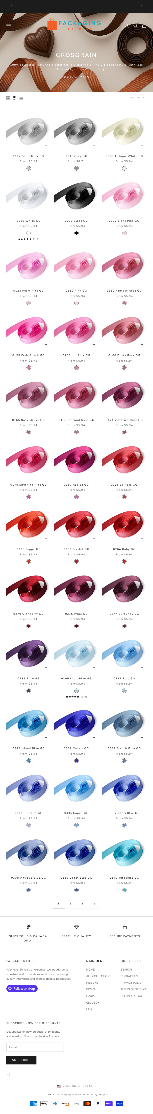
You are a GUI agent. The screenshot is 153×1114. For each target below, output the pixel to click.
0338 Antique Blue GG (28, 878)
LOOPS (91, 996)
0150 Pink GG (76, 291)
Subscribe (21, 1060)
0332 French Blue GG (124, 748)
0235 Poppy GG (29, 549)
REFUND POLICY (131, 996)
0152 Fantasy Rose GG (124, 291)
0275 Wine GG (76, 614)
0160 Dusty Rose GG (124, 355)
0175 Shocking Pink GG (28, 485)
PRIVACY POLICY (132, 983)
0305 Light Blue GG (76, 678)
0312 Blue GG (124, 678)
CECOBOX (92, 1003)
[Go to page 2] (94, 903)
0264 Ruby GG (124, 549)
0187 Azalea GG (76, 485)
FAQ (89, 1009)
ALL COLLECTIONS (98, 976)
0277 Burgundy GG (124, 614)
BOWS (90, 989)
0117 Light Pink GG (124, 221)
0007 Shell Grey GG (28, 156)
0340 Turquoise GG (124, 878)
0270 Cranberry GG (28, 614)
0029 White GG (29, 221)
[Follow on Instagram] (8, 1074)
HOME (90, 970)
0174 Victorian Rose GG (124, 420)
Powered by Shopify (95, 1094)
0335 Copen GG (76, 813)
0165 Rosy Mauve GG (28, 420)
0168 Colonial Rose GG (77, 420)
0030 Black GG (76, 221)
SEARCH (126, 970)
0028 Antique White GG (124, 156)
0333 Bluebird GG (29, 813)
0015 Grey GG (77, 156)
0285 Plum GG (29, 678)
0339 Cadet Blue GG (76, 878)
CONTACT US (129, 976)
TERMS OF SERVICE (134, 989)
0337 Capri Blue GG (124, 813)
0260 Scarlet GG (76, 549)
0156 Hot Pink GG (77, 355)
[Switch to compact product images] (21, 97)
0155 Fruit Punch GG (28, 355)
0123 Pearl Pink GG (28, 291)
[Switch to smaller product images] (14, 97)
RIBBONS (92, 983)
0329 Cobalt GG (76, 748)
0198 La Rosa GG (124, 485)
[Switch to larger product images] (8, 97)
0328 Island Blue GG (29, 748)
